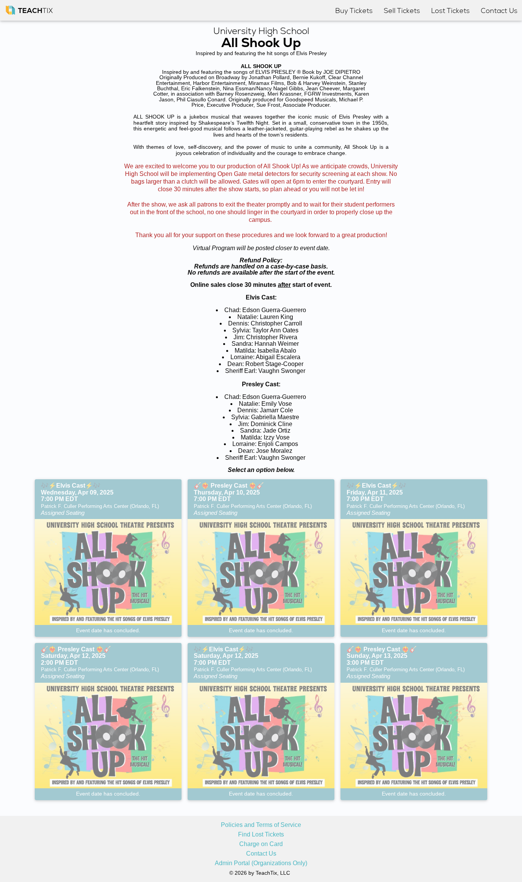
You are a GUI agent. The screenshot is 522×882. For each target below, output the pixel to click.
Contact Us (261, 854)
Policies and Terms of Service (261, 825)
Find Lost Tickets (261, 835)
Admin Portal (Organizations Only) (261, 863)
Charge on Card (261, 844)
